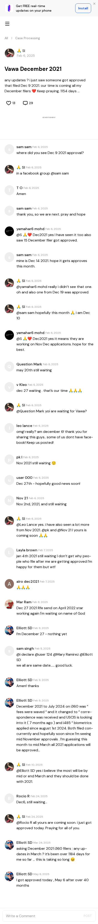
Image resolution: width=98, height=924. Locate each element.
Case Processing (27, 38)
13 (14, 103)
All (6, 38)
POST (88, 916)
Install (83, 8)
